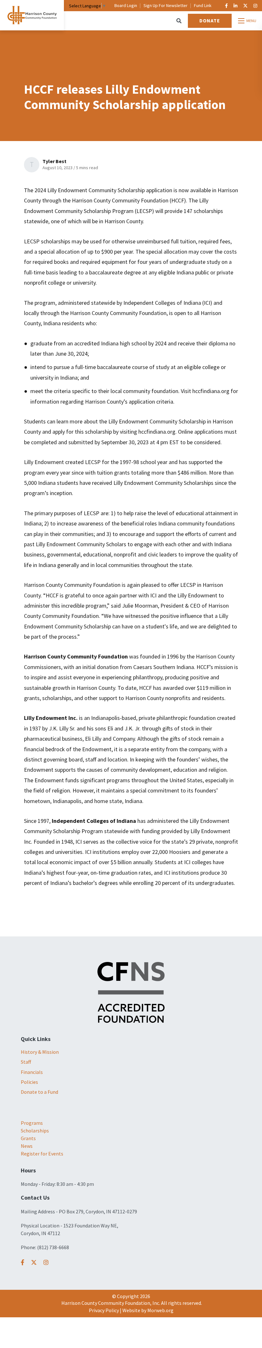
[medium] (22, 1262)
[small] (226, 6)
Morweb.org (160, 1310)
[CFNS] (131, 992)
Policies (29, 1082)
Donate (209, 20)
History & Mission (40, 1052)
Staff (26, 1062)
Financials (32, 1072)
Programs (32, 1123)
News (27, 1146)
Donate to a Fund (39, 1092)
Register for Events (42, 1153)
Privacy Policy (104, 1310)
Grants (28, 1138)
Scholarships (35, 1130)
